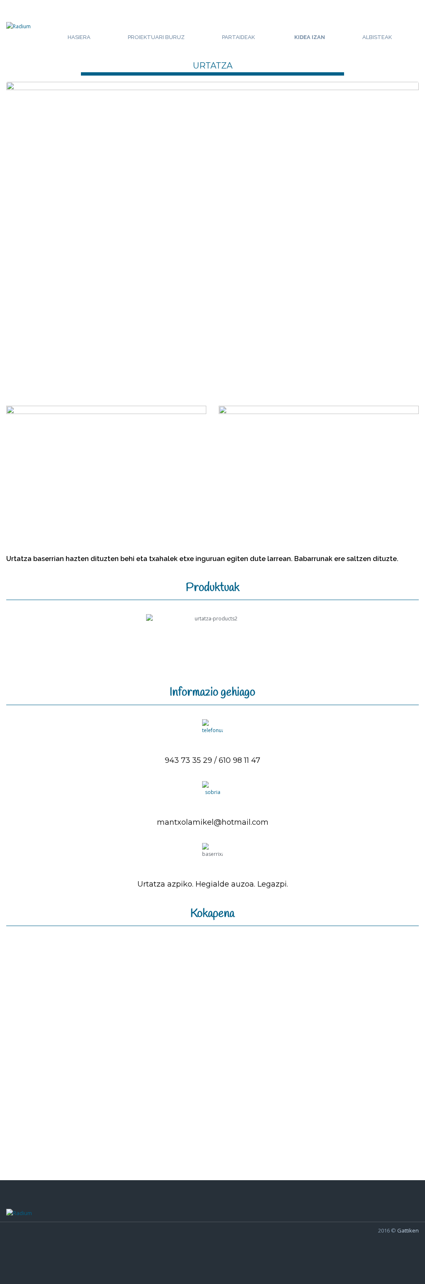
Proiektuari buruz (156, 37)
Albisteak (377, 37)
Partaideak (238, 37)
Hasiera (79, 37)
